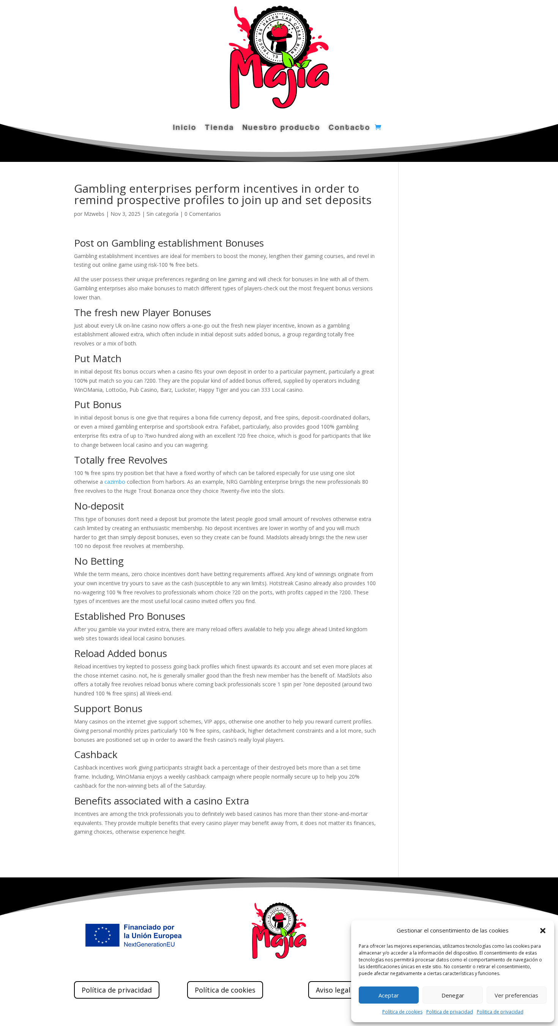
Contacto (349, 128)
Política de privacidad (117, 989)
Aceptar (388, 995)
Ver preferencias (516, 995)
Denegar (452, 995)
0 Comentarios (202, 213)
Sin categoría (162, 213)
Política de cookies (402, 1012)
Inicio (185, 128)
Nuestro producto (281, 128)
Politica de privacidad (449, 1012)
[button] (543, 930)
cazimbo (114, 481)
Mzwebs (94, 213)
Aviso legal (333, 989)
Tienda (219, 128)
